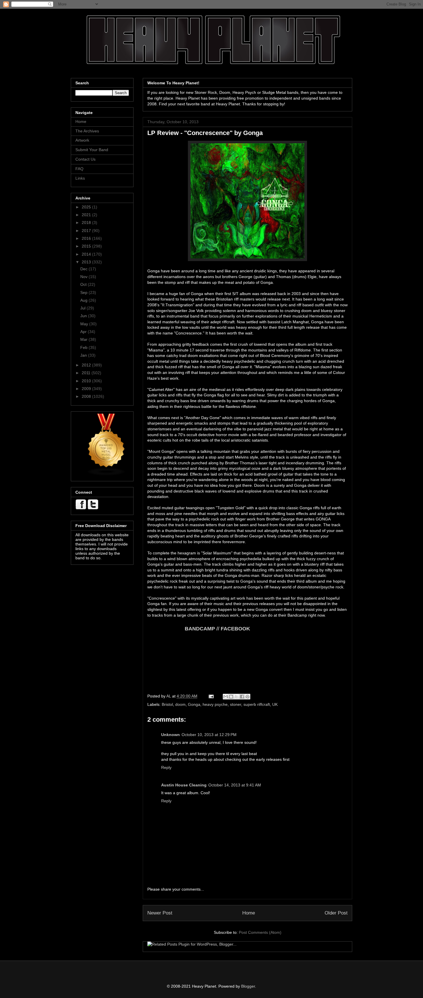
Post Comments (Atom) (260, 932)
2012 (87, 365)
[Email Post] (211, 696)
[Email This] (225, 696)
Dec (84, 269)
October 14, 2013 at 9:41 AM (234, 785)
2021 (87, 214)
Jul (83, 308)
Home (248, 913)
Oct (84, 284)
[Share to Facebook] (242, 696)
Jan (84, 355)
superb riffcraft (256, 704)
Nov (84, 276)
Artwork (82, 140)
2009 (87, 388)
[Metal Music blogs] (106, 474)
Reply (166, 767)
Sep (84, 292)
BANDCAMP (181, 629)
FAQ (79, 168)
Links (80, 178)
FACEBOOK (235, 629)
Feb (84, 347)
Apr (84, 331)
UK (275, 704)
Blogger (248, 986)
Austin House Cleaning (184, 785)
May (84, 324)
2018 (87, 222)
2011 (87, 372)
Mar (84, 339)
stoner (235, 704)
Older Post (336, 913)
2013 (87, 262)
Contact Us (85, 159)
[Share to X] (236, 696)
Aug (84, 300)
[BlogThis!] (231, 696)
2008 (87, 396)
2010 (87, 381)
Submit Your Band (91, 149)
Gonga (194, 704)
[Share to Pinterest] (247, 696)
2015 (87, 246)
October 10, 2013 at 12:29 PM (209, 734)
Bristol (167, 704)
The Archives (87, 131)
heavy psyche (215, 704)
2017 (87, 230)
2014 (87, 254)
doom (180, 704)
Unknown (170, 734)
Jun (84, 315)
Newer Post (159, 913)
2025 (87, 207)
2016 (87, 238)
